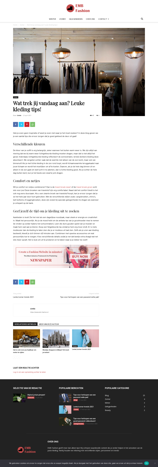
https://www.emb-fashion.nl (39, 312)
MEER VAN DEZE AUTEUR (49, 324)
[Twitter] (21, 124)
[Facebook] (15, 124)
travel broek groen (84, 187)
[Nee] (155, 463)
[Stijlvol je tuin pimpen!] (19, 398)
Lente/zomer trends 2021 (23, 297)
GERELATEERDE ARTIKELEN (25, 324)
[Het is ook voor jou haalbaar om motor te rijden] (26, 338)
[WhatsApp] (32, 124)
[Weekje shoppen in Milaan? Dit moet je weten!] (56, 338)
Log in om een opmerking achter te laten (29, 372)
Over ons (90, 19)
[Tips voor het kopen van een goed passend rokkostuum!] (65, 421)
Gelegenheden (75, 19)
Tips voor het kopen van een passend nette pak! (79, 297)
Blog (75, 400)
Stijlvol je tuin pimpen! (36, 395)
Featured (31, 397)
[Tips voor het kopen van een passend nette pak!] (65, 398)
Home (15, 25)
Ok (146, 463)
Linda (19, 115)
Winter (52, 19)
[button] (142, 19)
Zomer (62, 19)
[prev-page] (14, 357)
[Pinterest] (26, 124)
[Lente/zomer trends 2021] (85, 338)
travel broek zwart (63, 187)
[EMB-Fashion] (79, 8)
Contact (102, 19)
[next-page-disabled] (18, 357)
